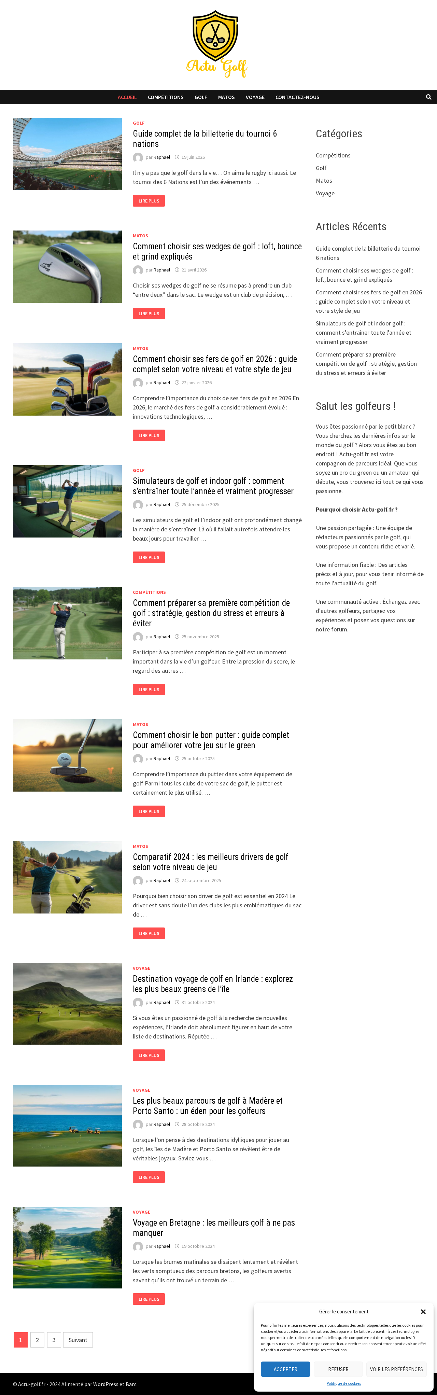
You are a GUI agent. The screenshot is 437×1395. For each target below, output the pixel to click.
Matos (226, 97)
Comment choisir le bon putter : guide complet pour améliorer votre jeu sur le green (211, 740)
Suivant (78, 1340)
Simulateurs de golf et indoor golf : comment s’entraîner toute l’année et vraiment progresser (213, 486)
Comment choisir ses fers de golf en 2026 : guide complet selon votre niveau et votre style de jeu (215, 364)
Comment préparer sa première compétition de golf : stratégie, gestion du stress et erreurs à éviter (211, 613)
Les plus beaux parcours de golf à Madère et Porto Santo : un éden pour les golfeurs (208, 1106)
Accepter (285, 1369)
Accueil (127, 97)
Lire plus (151, 201)
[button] (423, 1311)
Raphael (162, 157)
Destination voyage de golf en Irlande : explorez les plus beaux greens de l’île (213, 984)
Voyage (255, 97)
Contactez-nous (298, 97)
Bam (131, 1384)
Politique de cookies (344, 1383)
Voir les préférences (396, 1369)
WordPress (105, 1384)
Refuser (338, 1369)
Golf (201, 97)
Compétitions (166, 97)
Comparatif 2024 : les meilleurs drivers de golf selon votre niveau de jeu (210, 862)
